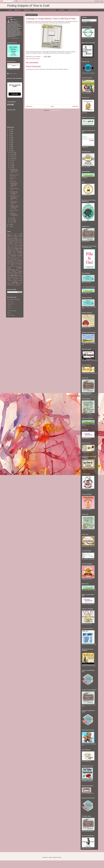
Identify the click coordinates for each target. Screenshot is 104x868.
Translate (92, 22)
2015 (10, 150)
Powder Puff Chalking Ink (14, 264)
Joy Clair (9, 308)
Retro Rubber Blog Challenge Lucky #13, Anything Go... (14, 171)
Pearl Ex (9, 263)
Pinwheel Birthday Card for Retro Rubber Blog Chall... (14, 185)
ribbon (17, 270)
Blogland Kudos (27, 10)
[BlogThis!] (46, 56)
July (11, 162)
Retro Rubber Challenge (34, 58)
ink (8, 258)
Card (15, 238)
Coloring (9, 243)
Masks (12, 260)
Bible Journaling (18, 236)
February (12, 220)
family (17, 249)
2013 (10, 226)
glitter (18, 251)
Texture (20, 280)
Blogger (59, 857)
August (11, 160)
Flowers (9, 251)
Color (10, 242)
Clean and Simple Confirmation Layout (13, 203)
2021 (10, 139)
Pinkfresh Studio (14, 263)
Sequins (16, 272)
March (11, 218)
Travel (8, 282)
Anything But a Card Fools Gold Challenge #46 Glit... (14, 197)
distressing (9, 248)
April (11, 167)
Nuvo (15, 261)
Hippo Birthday (13, 181)
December (12, 152)
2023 (10, 135)
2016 (10, 148)
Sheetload (20, 272)
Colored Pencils (18, 242)
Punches (13, 266)
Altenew (20, 235)
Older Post (75, 106)
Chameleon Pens (11, 241)
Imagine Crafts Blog (11, 310)
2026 (10, 129)
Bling (8, 238)
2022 (10, 137)
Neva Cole (14, 19)
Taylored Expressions (12, 279)
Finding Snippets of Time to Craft (28, 5)
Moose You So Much (13, 179)
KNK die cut (19, 259)
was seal (15, 284)
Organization (19, 261)
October (12, 156)
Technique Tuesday (12, 280)
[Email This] (44, 56)
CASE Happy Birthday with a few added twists (14, 214)
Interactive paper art (14, 257)
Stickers (17, 278)
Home (10, 10)
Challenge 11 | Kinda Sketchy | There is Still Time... (14, 207)
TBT (21, 279)
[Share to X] (47, 56)
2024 (10, 133)
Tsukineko (15, 282)
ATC (14, 236)
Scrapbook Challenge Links (73, 10)
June (11, 164)
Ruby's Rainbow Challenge (14, 271)
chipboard (18, 241)
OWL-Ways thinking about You (14, 175)
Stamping (13, 275)
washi (18, 284)
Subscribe (14, 94)
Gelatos (13, 251)
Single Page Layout (12, 273)
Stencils (12, 276)
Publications (61, 10)
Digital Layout (19, 247)
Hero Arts (16, 254)
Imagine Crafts (16, 256)
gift (15, 251)
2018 (10, 144)
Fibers (20, 249)
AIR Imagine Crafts (14, 234)
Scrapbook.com (10, 272)
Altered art (9, 236)
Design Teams (17, 10)
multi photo (10, 262)
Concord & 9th (15, 243)
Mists (20, 260)
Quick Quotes (19, 266)
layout (8, 260)
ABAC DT (9, 234)
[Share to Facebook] (48, 56)
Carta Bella (20, 238)
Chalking (12, 239)
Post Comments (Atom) (55, 110)
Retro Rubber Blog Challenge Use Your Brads (14, 193)
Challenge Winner (18, 239)
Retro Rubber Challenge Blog (44, 21)
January (12, 221)
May (11, 165)
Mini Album (16, 260)
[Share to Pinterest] (50, 56)
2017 (10, 146)
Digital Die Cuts (11, 247)
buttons (11, 238)
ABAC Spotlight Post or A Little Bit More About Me (45, 10)
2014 (10, 224)
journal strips (13, 259)
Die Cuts (18, 245)
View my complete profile (12, 38)
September (12, 158)
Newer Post (29, 106)
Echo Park (13, 249)
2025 (10, 131)
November (12, 154)
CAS (8, 239)
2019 (10, 142)
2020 (10, 141)
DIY (13, 248)
